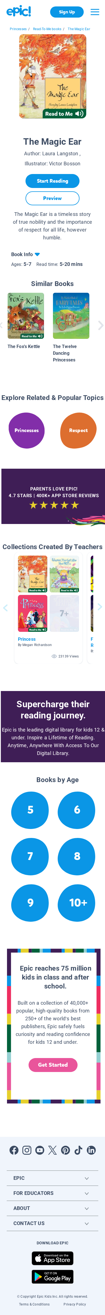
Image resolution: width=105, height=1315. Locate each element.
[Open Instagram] (26, 1150)
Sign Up (67, 12)
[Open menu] (95, 12)
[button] (48, 608)
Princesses (18, 29)
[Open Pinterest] (65, 1150)
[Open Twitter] (52, 1150)
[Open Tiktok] (78, 1150)
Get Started (53, 1065)
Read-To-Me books (47, 29)
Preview (52, 198)
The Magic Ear (79, 29)
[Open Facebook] (14, 1150)
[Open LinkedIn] (91, 1150)
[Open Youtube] (39, 1150)
